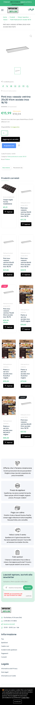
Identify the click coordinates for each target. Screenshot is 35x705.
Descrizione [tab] (6, 167)
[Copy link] (27, 86)
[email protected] (9, 624)
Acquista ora (9, 146)
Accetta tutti (17, 701)
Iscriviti (28, 588)
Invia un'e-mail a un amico (9, 91)
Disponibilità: (5, 127)
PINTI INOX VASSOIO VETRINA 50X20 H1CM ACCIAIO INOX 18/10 (8, 262)
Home (5, 17)
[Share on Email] (23, 86)
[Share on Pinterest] (11, 86)
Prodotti (12, 17)
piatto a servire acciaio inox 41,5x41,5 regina (7, 374)
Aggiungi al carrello (10, 139)
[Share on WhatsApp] (19, 86)
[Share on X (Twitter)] (7, 86)
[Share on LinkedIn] (15, 86)
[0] (29, 10)
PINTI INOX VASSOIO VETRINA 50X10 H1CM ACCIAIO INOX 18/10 (26, 212)
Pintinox (7, 159)
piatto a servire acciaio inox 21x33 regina (25, 318)
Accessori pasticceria (8, 197)
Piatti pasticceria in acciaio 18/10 (20, 20)
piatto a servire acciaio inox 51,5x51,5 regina (25, 374)
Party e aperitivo (23, 17)
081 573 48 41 (15, 2)
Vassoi (5, 20)
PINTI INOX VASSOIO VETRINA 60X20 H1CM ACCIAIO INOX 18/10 (26, 424)
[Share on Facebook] (3, 86)
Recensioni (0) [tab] (17, 167)
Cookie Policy (25, 697)
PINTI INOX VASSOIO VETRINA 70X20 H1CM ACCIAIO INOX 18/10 (8, 313)
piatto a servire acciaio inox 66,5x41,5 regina (7, 430)
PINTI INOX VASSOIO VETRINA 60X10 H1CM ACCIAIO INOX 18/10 (26, 262)
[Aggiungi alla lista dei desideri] (19, 145)
